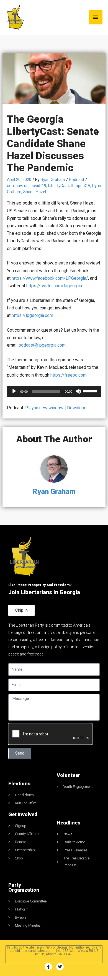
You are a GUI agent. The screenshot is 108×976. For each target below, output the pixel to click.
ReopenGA (80, 185)
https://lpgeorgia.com (32, 315)
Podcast (76, 179)
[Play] (14, 391)
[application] (54, 391)
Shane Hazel (34, 191)
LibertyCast (58, 185)
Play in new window (44, 407)
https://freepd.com (68, 375)
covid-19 (38, 185)
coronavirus (18, 185)
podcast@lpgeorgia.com (42, 345)
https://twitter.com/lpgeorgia (54, 285)
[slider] (90, 391)
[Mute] (78, 391)
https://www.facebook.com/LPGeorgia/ (50, 278)
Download (76, 407)
